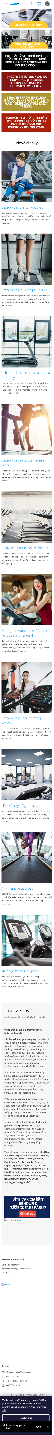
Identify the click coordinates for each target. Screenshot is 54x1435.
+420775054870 (13, 1385)
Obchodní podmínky (11, 1264)
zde (4, 1410)
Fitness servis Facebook (17, 1380)
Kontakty (6, 1272)
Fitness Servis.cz (16, 1394)
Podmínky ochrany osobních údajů (17, 1268)
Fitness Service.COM (35, 1394)
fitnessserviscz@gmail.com (18, 1372)
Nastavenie (26, 1418)
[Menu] (47, 4)
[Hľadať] (31, 4)
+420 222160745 (13, 1376)
